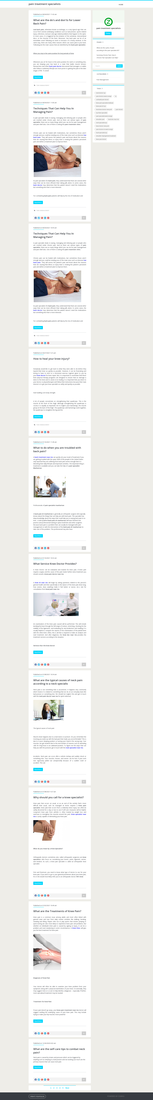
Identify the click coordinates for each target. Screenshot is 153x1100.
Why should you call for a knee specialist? (58, 797)
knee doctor (41, 375)
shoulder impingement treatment (106, 136)
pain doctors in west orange (104, 129)
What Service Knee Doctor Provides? (55, 563)
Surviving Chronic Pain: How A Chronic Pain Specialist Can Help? (107, 56)
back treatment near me (44, 457)
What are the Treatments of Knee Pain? (57, 911)
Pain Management (43, 85)
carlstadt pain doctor (102, 99)
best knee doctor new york (104, 109)
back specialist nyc (101, 133)
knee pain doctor (101, 139)
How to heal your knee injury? (51, 358)
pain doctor (119, 109)
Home (121, 5)
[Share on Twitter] (39, 93)
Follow (108, 33)
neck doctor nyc (101, 93)
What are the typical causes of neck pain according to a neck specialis (58, 681)
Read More (38, 77)
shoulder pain (100, 119)
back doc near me (113, 119)
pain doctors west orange (103, 96)
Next (67, 1088)
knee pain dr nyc (101, 106)
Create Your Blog (37, 1096)
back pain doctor (55, 66)
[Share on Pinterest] (48, 93)
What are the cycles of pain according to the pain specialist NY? (108, 49)
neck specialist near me (74, 748)
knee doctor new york (102, 126)
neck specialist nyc (101, 123)
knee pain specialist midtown (104, 103)
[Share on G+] (42, 93)
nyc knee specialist (101, 113)
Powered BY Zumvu (115, 1096)
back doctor (37, 185)
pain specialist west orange (104, 116)
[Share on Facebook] (36, 93)
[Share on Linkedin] (45, 93)
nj (115, 96)
